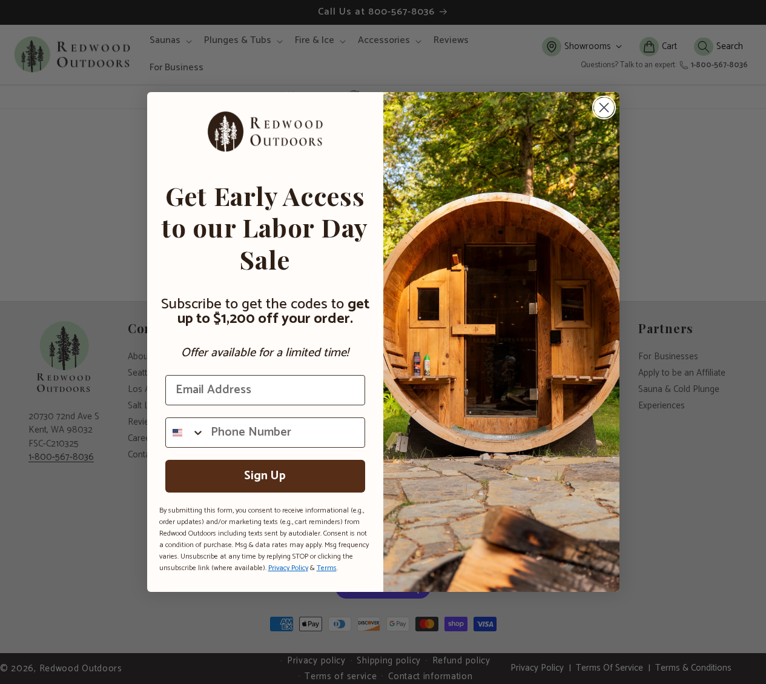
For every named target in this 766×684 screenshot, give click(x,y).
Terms (327, 568)
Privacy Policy (288, 568)
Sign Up (265, 476)
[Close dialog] (604, 107)
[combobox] (185, 432)
